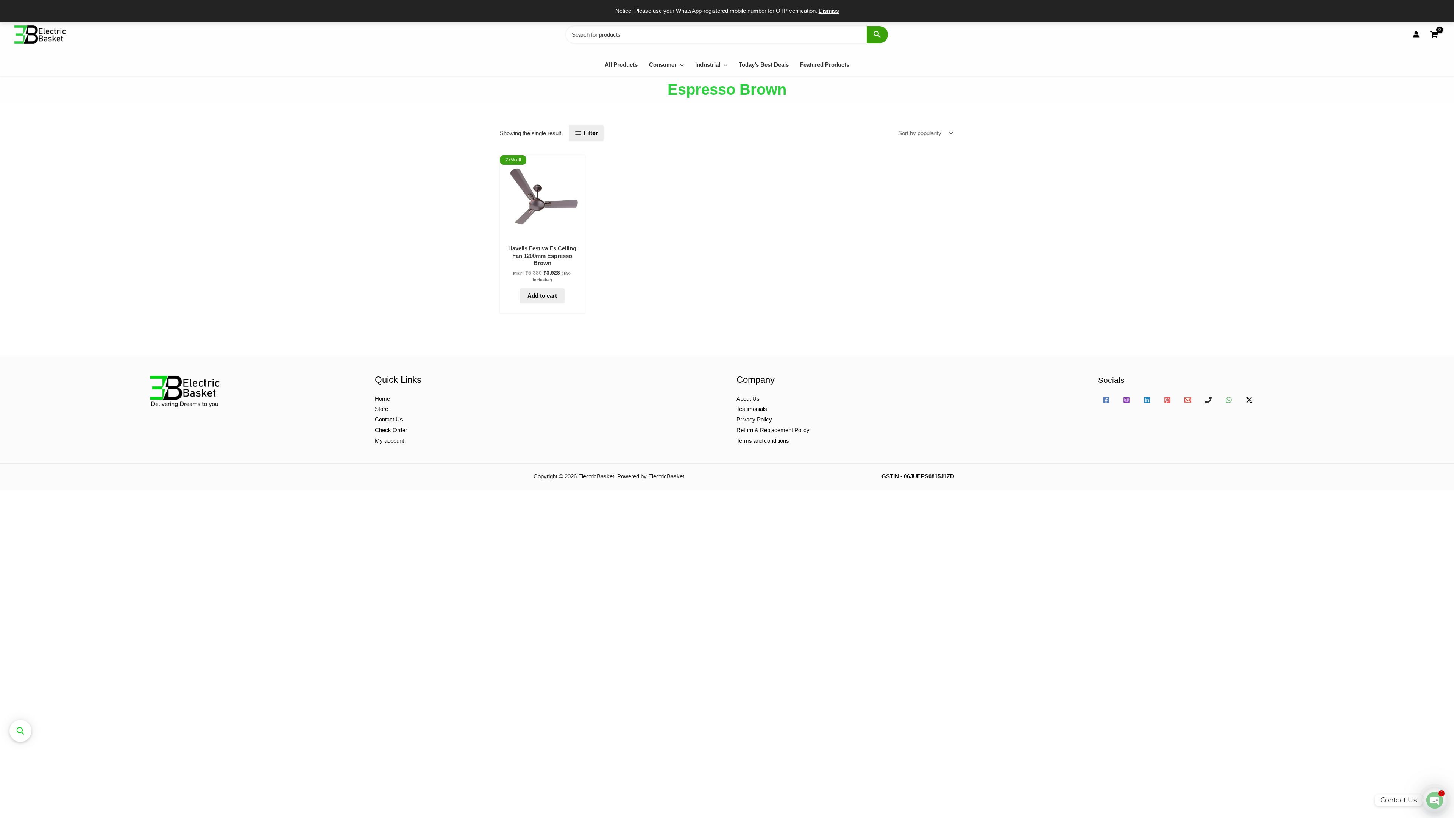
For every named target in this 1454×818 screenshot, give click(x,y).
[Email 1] (1188, 400)
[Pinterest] (1167, 400)
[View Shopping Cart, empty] (1434, 35)
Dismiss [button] (829, 11)
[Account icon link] (1416, 34)
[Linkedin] (1147, 400)
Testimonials (751, 409)
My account (389, 440)
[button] (680, 64)
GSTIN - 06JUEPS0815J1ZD (917, 476)
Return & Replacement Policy (773, 430)
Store (381, 409)
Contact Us (389, 419)
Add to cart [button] (542, 295)
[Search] (877, 34)
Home (382, 398)
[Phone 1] (1208, 400)
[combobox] (727, 34)
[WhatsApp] (1229, 400)
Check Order (391, 430)
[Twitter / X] (1249, 400)
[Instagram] (1126, 400)
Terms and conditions (762, 440)
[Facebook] (1106, 400)
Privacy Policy (754, 419)
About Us (748, 398)
